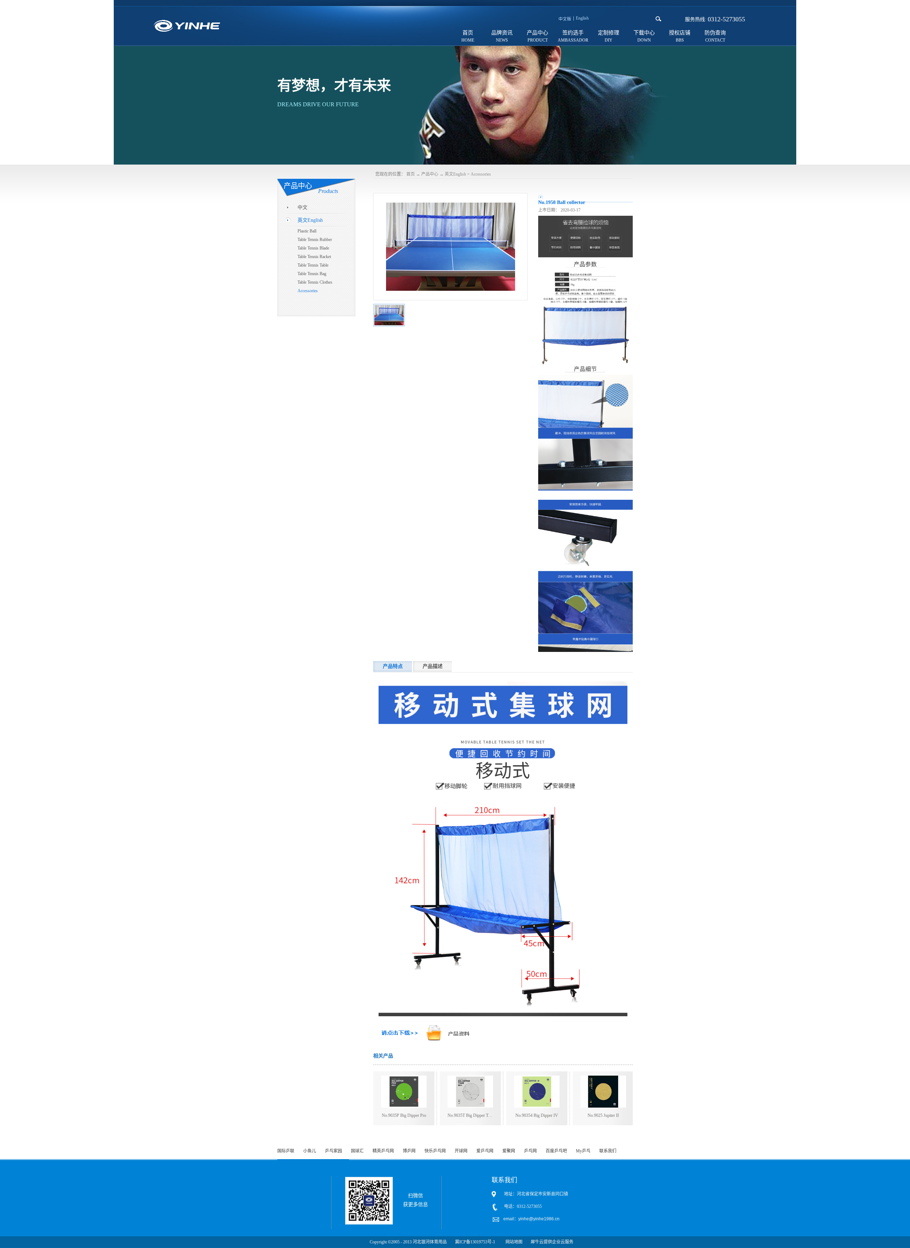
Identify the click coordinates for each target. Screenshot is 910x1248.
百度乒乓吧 (556, 1150)
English (582, 18)
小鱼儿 (309, 1150)
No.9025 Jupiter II (603, 1115)
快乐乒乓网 (435, 1150)
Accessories (481, 174)
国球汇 (357, 1150)
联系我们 (607, 1150)
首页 (467, 33)
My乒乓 (583, 1150)
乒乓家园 (333, 1150)
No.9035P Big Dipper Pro (404, 1115)
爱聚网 (508, 1150)
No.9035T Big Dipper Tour (470, 1115)
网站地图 (513, 1241)
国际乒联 (285, 1150)
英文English (455, 174)
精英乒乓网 (383, 1150)
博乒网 (409, 1150)
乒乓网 (530, 1150)
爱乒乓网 (484, 1150)
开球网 (461, 1150)
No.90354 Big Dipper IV (536, 1115)
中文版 (564, 19)
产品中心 (429, 174)
